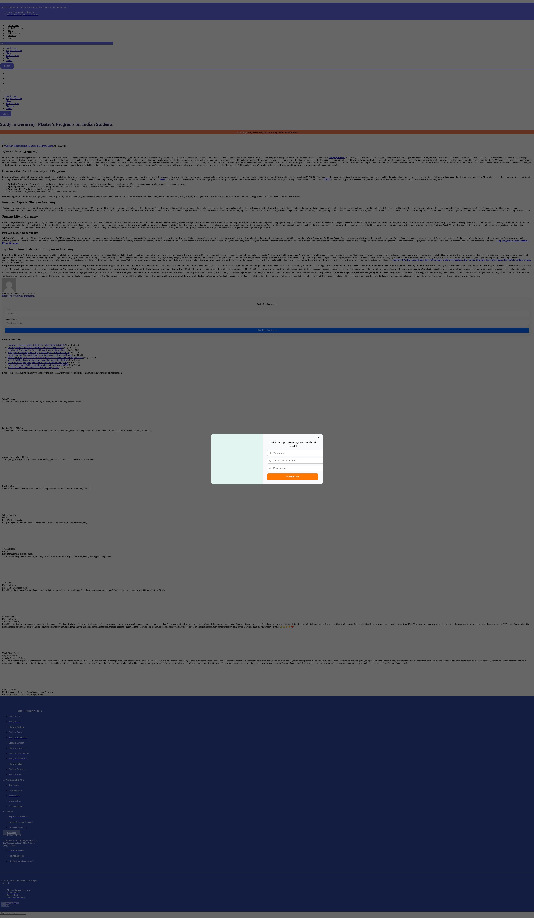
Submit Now (292, 476)
